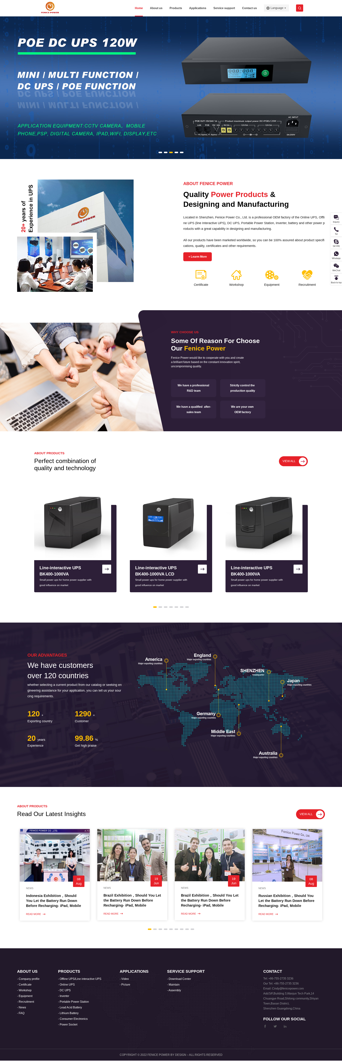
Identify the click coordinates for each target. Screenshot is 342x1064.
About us (156, 8)
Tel (336, 234)
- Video (124, 978)
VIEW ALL (289, 461)
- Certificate (24, 984)
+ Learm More (197, 256)
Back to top (336, 282)
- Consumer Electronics (73, 1018)
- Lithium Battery (68, 1013)
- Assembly (174, 990)
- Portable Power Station (73, 1001)
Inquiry (336, 222)
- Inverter (63, 996)
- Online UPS (66, 984)
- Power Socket (67, 1024)
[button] (160, 152)
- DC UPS (64, 990)
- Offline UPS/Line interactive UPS (79, 978)
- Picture (125, 984)
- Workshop (24, 990)
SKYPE (336, 246)
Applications (197, 8)
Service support (224, 8)
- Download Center (179, 978)
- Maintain (173, 984)
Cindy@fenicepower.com (288, 988)
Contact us (249, 8)
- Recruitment (25, 1001)
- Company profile (28, 978)
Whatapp (336, 258)
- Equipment (24, 996)
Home (139, 8)
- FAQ (20, 1013)
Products (176, 8)
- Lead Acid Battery (70, 1007)
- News (21, 1007)
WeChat (336, 270)
